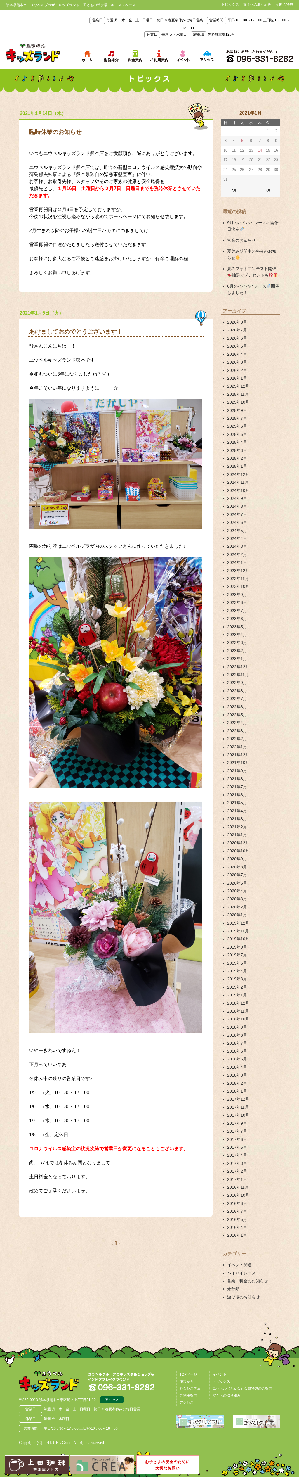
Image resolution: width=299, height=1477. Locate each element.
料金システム (190, 1388)
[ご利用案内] (159, 56)
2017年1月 (237, 1179)
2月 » (269, 190)
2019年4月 (237, 971)
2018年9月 (237, 1027)
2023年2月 (237, 650)
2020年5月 (237, 883)
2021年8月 (237, 778)
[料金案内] (135, 56)
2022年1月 (237, 746)
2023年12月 (238, 570)
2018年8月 (237, 1035)
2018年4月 (237, 1067)
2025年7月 (237, 418)
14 (260, 150)
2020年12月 (238, 842)
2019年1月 (237, 995)
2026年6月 (237, 338)
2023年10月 (238, 586)
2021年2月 (237, 827)
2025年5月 (237, 434)
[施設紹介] (111, 56)
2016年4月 (237, 1227)
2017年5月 (237, 1147)
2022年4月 (237, 722)
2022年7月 (237, 698)
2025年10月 (238, 402)
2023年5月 (237, 626)
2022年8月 (237, 690)
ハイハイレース (241, 1273)
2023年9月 (237, 594)
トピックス (230, 4)
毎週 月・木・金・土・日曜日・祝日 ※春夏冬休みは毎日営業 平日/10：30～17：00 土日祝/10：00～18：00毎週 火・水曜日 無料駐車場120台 (191, 27)
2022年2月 (237, 738)
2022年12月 (238, 666)
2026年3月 (237, 362)
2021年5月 (237, 802)
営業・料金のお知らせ (247, 1281)
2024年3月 (237, 546)
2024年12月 (238, 474)
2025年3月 (237, 450)
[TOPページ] (87, 56)
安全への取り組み (257, 4)
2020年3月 (237, 898)
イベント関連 (239, 1264)
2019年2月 (237, 987)
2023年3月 (237, 642)
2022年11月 (238, 674)
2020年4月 (237, 891)
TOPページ (188, 1374)
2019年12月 (238, 923)
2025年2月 (237, 458)
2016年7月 (237, 1211)
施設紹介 (187, 1381)
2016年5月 (237, 1219)
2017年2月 (237, 1171)
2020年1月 (237, 915)
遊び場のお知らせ (243, 1297)
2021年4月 (237, 811)
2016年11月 (238, 1187)
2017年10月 (238, 1115)
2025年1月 (237, 466)
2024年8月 (237, 506)
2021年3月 (237, 818)
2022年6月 (237, 706)
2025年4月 (237, 442)
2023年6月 (237, 618)
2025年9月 (237, 410)
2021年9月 (237, 770)
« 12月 (231, 190)
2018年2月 (237, 1083)
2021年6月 (237, 794)
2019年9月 (237, 947)
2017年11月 (238, 1107)
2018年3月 (237, 1075)
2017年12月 (238, 1099)
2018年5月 (237, 1059)
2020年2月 (237, 907)
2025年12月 (238, 386)
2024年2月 (237, 554)
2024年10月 (238, 490)
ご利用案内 (188, 1395)
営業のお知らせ (241, 240)
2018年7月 (237, 1043)
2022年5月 (237, 714)
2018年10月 (238, 1019)
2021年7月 (237, 787)
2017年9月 (237, 1123)
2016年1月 (237, 1235)
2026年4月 (237, 354)
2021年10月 (238, 762)
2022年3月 (237, 730)
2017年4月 (237, 1155)
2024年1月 (237, 562)
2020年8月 (237, 867)
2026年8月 (237, 322)
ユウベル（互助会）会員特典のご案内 (242, 1388)
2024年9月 (237, 498)
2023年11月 (238, 578)
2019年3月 (237, 979)
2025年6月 (237, 426)
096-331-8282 (259, 56)
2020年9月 (237, 858)
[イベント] (183, 56)
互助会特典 (284, 4)
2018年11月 (238, 1011)
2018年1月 (237, 1091)
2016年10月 (238, 1195)
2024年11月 (238, 482)
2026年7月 (237, 330)
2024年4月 (237, 538)
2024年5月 (237, 530)
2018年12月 (238, 1003)
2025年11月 (238, 394)
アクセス (112, 1400)
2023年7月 (237, 610)
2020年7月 (237, 875)
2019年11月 (238, 931)
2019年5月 (237, 963)
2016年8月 (237, 1203)
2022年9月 (237, 682)
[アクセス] (207, 56)
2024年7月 (237, 514)
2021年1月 (237, 834)
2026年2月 (237, 370)
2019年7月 (237, 955)
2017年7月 (237, 1131)
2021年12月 (238, 754)
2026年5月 (237, 346)
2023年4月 (237, 634)
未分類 (233, 1288)
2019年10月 (238, 939)
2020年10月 (238, 851)
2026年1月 (237, 378)
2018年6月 (237, 1051)
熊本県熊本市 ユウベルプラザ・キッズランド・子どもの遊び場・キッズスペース (33, 53)
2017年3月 (237, 1163)
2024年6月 (237, 522)
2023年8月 (237, 602)
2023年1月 (237, 658)
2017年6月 (237, 1139)
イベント (220, 1374)
